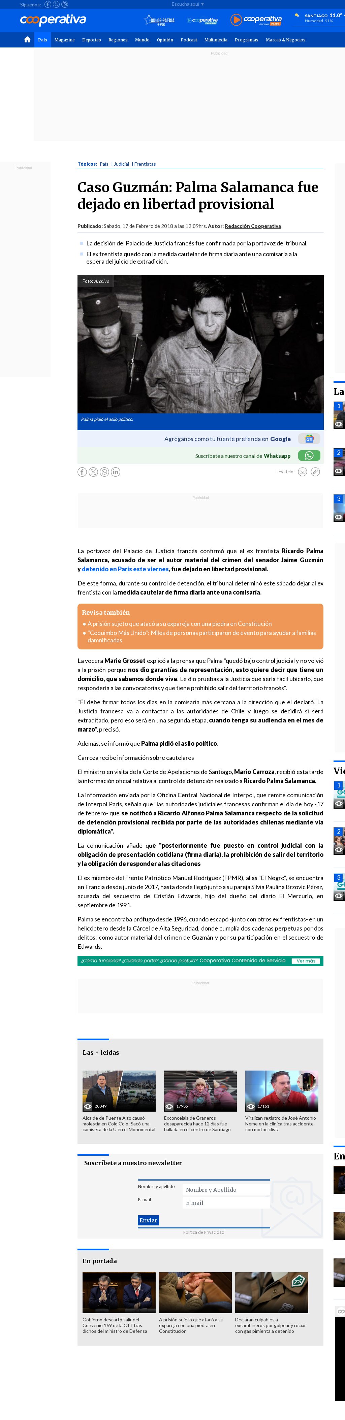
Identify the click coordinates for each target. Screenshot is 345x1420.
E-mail (144, 1199)
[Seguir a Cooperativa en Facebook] (47, 4)
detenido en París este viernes (125, 569)
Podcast (189, 39)
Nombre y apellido (156, 1186)
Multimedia (216, 39)
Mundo (142, 39)
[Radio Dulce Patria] (159, 20)
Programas (246, 39)
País (42, 39)
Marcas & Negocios (286, 39)
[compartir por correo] (302, 472)
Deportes (91, 39)
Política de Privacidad (203, 1232)
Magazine (65, 39)
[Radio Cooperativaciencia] (202, 20)
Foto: (88, 281)
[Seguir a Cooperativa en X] (56, 4)
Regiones (118, 39)
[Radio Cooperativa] (256, 20)
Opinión (165, 39)
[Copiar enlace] (315, 472)
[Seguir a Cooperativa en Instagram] (64, 4)
